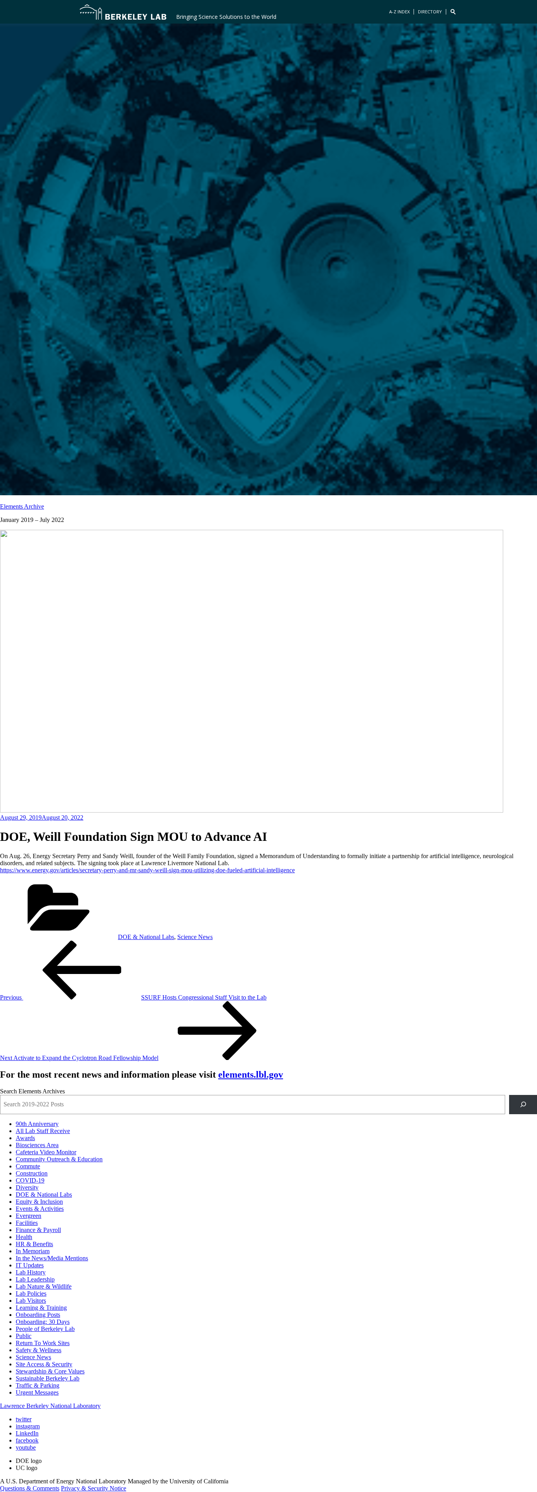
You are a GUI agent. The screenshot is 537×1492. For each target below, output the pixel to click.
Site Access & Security (44, 1364)
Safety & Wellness (38, 1350)
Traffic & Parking (37, 1385)
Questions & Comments (29, 1488)
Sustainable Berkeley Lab (47, 1378)
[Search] (523, 1104)
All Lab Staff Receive (43, 1131)
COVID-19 (30, 1180)
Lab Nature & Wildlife (44, 1286)
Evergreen (28, 1215)
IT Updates (30, 1265)
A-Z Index (399, 12)
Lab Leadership (35, 1279)
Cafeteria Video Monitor (46, 1152)
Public (23, 1336)
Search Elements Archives (32, 1091)
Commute (28, 1166)
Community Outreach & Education (59, 1159)
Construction (32, 1173)
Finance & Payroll (38, 1230)
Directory (430, 12)
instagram (28, 1426)
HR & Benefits (34, 1244)
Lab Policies (31, 1293)
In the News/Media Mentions (52, 1258)
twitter (23, 1419)
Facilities (27, 1222)
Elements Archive (22, 506)
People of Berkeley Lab (45, 1328)
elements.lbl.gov (250, 1074)
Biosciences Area (37, 1145)
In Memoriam (33, 1251)
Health (24, 1237)
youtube (26, 1447)
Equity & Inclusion (39, 1201)
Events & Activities (40, 1208)
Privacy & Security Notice (93, 1488)
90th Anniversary (37, 1123)
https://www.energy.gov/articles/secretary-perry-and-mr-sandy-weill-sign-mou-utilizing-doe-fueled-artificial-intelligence (147, 870)
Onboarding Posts (38, 1314)
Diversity (27, 1187)
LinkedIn (27, 1433)
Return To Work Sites (43, 1343)
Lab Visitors (31, 1300)
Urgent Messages (37, 1392)
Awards (25, 1138)
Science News (195, 937)
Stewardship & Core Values (50, 1371)
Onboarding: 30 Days (43, 1321)
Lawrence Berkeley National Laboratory (50, 1405)
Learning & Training (41, 1307)
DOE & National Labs (146, 937)
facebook (27, 1440)
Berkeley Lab (123, 12)
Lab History (31, 1272)
